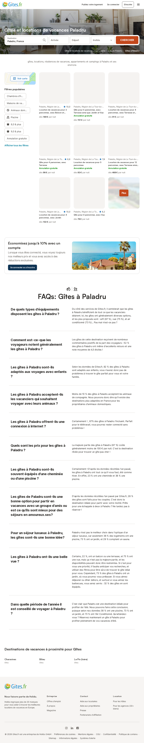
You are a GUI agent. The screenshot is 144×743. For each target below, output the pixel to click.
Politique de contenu (128, 734)
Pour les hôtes (119, 701)
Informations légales (68, 738)
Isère (103, 51)
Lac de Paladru (115, 51)
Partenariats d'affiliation (90, 715)
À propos (51, 706)
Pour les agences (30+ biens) (123, 707)
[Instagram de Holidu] (66, 728)
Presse (83, 710)
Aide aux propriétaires (90, 706)
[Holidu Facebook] (77, 728)
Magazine (51, 710)
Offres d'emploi (54, 701)
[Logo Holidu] (16, 4)
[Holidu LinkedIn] (72, 728)
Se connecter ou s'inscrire (22, 267)
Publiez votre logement (92, 4)
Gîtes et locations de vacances (78, 51)
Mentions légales (85, 734)
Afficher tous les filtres (16, 145)
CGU (98, 734)
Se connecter (113, 4)
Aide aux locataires (88, 701)
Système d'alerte (87, 738)
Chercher (127, 40)
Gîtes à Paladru (132, 51)
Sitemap (52, 738)
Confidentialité (109, 734)
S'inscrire (128, 4)
